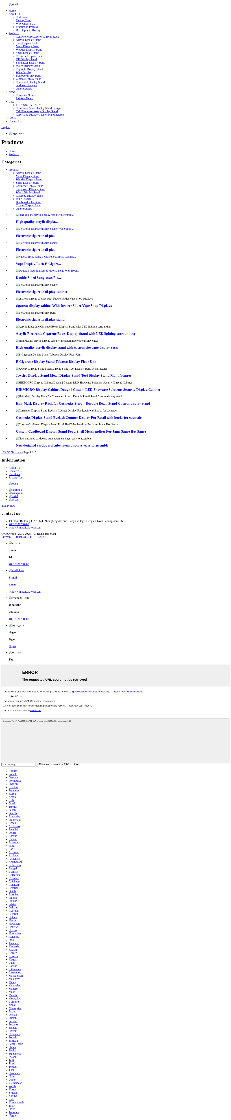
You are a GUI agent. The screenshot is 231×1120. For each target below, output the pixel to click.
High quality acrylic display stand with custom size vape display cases (67, 347)
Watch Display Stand (28, 65)
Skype (12, 646)
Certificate (22, 17)
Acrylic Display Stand (28, 39)
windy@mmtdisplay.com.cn (25, 527)
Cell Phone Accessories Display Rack (37, 36)
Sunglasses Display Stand (30, 62)
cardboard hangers (26, 85)
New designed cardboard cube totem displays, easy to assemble (62, 445)
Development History (28, 30)
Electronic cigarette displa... (36, 236)
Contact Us (15, 121)
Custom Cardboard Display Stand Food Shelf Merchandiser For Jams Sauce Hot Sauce (81, 431)
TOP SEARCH (38, 536)
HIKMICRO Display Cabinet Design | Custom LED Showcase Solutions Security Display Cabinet (88, 389)
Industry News (24, 98)
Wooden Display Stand (29, 49)
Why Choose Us (25, 23)
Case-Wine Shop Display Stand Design (38, 108)
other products (24, 88)
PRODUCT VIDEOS (28, 104)
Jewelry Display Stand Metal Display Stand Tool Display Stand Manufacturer (73, 375)
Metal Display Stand (27, 46)
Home (12, 10)
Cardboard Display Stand (30, 82)
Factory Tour (23, 20)
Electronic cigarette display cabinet (41, 292)
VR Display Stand (26, 59)
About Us (14, 13)
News (12, 91)
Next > (14, 452)
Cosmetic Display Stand (29, 56)
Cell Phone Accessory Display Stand (37, 111)
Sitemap (6, 536)
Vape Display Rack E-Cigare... (38, 264)
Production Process (27, 26)
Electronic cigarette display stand (40, 319)
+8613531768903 (19, 524)
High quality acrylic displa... (37, 222)
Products (14, 33)
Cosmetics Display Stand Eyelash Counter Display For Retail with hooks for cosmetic (78, 417)
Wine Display (23, 72)
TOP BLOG (20, 536)
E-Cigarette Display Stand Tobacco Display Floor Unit (56, 361)
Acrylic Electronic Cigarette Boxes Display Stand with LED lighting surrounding (75, 333)
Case (11, 101)
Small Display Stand (27, 52)
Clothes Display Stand (28, 78)
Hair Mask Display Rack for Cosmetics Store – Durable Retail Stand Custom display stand (83, 403)
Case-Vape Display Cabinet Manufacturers (40, 114)
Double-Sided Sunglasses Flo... (38, 278)
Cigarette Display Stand (29, 69)
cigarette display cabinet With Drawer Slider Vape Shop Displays (64, 305)
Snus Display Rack (27, 43)
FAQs (12, 117)
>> (21, 452)
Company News (25, 95)
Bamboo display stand (28, 75)
